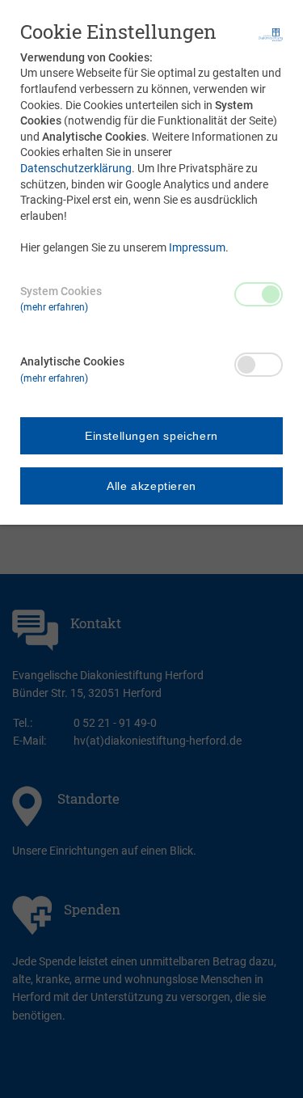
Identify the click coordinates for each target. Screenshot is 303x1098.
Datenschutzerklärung (76, 168)
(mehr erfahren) (54, 307)
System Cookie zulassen (258, 294)
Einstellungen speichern (151, 435)
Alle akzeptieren (151, 485)
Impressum (197, 247)
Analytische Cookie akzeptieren (258, 365)
